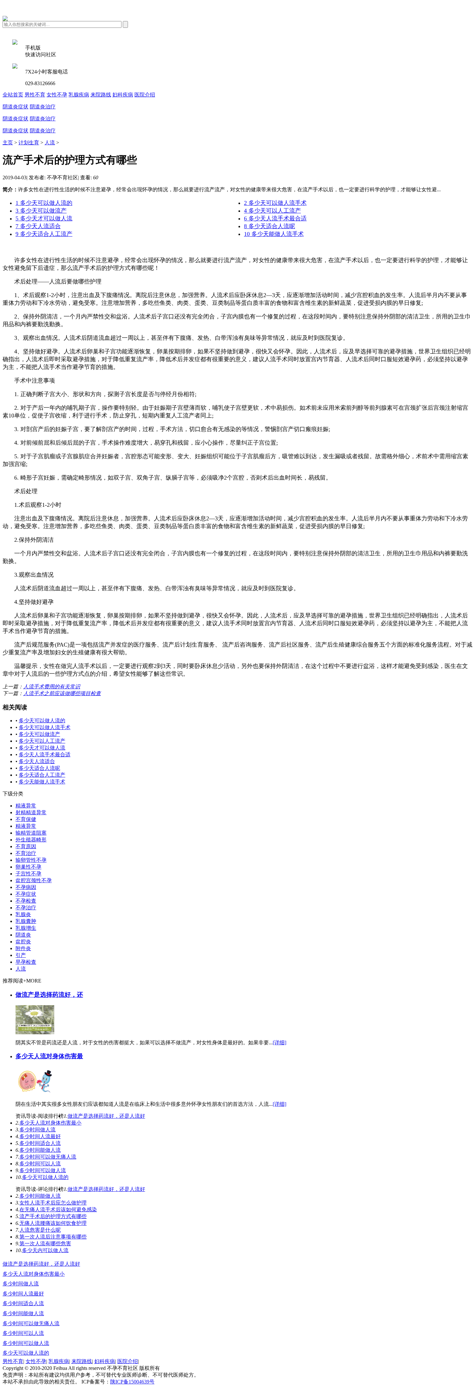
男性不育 (35, 94)
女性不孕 (57, 94)
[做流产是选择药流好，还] (35, 1032)
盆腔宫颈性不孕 (34, 880)
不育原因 (26, 846)
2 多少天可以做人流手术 (275, 203)
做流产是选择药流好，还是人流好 (106, 1116)
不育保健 (26, 819)
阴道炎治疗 (43, 106)
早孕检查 (26, 962)
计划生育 (28, 142)
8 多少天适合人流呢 (269, 226)
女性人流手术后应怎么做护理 (53, 1202)
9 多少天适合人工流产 (44, 234)
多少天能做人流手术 (42, 781)
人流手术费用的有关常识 (51, 686)
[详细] (279, 1042)
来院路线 (100, 94)
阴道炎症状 (15, 106)
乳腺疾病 (79, 94)
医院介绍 (144, 94)
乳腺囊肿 (26, 921)
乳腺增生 (26, 928)
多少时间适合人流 (40, 1143)
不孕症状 (26, 894)
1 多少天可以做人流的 (44, 203)
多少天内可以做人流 (45, 1250)
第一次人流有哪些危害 (45, 1243)
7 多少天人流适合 (38, 226)
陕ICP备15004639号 (132, 1381)
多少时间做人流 (37, 1129)
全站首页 (13, 94)
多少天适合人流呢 (39, 768)
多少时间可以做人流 (42, 1170)
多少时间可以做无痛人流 (47, 1157)
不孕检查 (26, 901)
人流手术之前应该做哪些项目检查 (62, 693)
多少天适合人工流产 (42, 775)
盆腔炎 (23, 941)
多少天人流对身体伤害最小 (50, 1123)
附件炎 (23, 948)
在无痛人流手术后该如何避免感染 (58, 1209)
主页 (8, 142)
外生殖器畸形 (31, 839)
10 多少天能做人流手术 (274, 234)
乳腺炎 (23, 914)
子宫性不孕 (28, 873)
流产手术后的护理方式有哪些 (53, 1216)
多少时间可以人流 (40, 1163)
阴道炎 (23, 935)
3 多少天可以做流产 (41, 210)
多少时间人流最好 (40, 1136)
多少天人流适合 (37, 761)
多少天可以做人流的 (42, 720)
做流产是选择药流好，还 (49, 994)
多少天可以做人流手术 (44, 727)
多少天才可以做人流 (42, 747)
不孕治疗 (26, 907)
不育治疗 (26, 853)
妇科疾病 (122, 94)
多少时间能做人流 (40, 1150)
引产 (21, 955)
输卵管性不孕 (31, 860)
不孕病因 (26, 887)
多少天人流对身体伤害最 (49, 1056)
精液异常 (26, 805)
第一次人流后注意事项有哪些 (53, 1236)
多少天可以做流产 (39, 734)
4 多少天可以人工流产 (272, 210)
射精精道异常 (31, 812)
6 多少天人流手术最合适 (275, 218)
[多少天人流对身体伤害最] (35, 1094)
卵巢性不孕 (28, 867)
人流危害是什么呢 (40, 1230)
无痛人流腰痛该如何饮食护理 (53, 1223)
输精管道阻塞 (31, 833)
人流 (50, 142)
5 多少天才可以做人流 (44, 218)
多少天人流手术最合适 (44, 754)
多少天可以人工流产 (42, 741)
